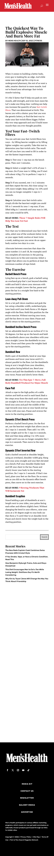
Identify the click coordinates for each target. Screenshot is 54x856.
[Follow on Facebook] (7, 770)
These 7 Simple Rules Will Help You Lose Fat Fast (25, 219)
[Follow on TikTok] (28, 770)
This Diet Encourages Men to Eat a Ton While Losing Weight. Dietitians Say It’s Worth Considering (24, 572)
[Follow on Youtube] (23, 770)
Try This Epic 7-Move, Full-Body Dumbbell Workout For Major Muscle (26, 381)
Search (44, 537)
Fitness (38, 41)
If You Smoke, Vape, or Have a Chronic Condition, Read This (23, 682)
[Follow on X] (13, 770)
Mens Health (14, 41)
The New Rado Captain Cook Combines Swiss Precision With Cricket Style (24, 640)
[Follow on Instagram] (18, 770)
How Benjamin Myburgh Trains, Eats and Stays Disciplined (26, 723)
